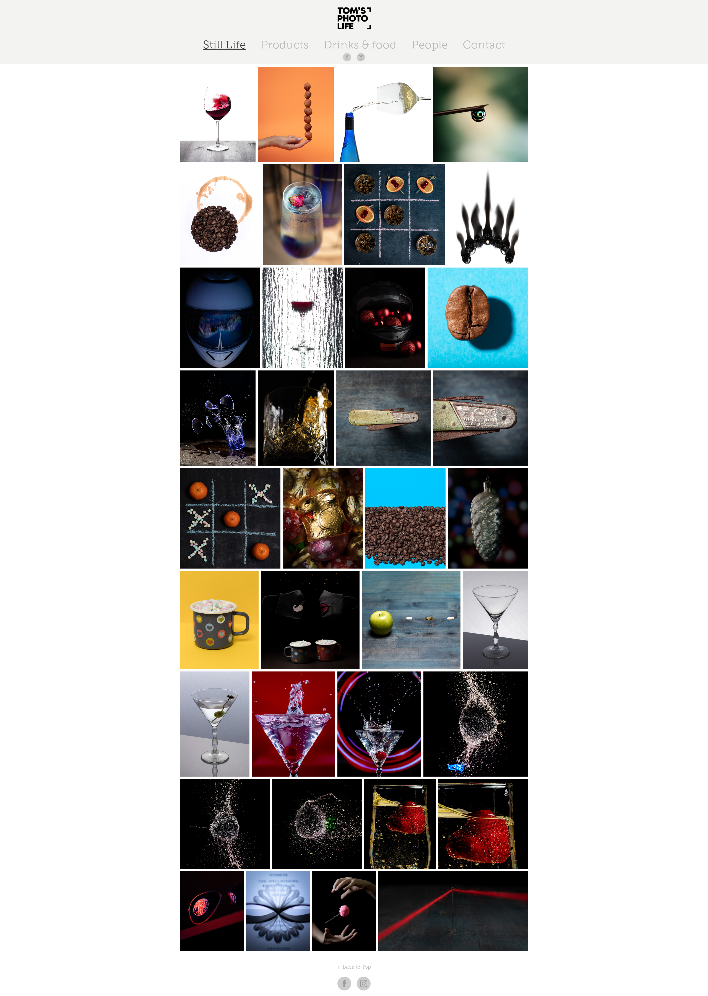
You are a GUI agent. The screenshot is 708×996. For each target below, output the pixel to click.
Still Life (224, 44)
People (430, 44)
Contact (484, 44)
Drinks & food (360, 44)
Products (285, 44)
